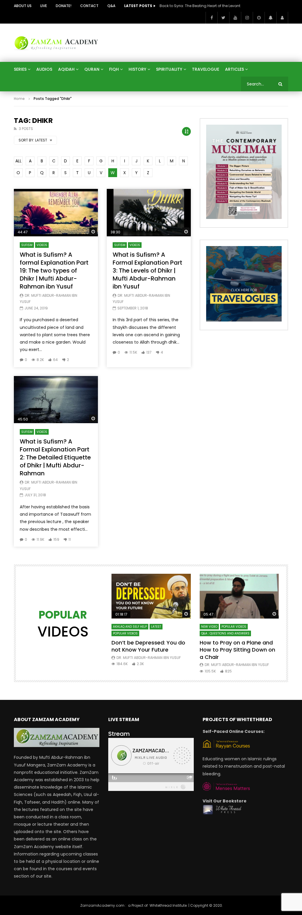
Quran (91, 69)
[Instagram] (247, 18)
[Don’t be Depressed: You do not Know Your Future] (151, 596)
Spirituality (169, 69)
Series (20, 69)
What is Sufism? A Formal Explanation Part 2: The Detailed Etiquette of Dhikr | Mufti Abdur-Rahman (55, 457)
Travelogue (205, 69)
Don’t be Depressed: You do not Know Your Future (148, 646)
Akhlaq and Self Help (130, 626)
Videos (42, 245)
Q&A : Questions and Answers (225, 633)
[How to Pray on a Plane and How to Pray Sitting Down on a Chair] (239, 596)
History (137, 69)
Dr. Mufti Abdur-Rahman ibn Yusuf (148, 657)
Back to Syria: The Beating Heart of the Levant (200, 5)
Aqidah (66, 69)
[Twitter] (223, 18)
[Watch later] (259, 18)
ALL (18, 161)
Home (19, 98)
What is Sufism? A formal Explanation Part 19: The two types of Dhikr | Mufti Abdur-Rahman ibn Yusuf (54, 270)
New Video (209, 626)
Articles (234, 69)
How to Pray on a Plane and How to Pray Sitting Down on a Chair (237, 650)
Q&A (111, 5)
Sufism (26, 245)
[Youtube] (235, 18)
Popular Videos (125, 633)
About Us (23, 5)
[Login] (282, 18)
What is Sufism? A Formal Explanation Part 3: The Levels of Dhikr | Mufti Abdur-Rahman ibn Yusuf (147, 270)
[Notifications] (270, 18)
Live (43, 5)
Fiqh (114, 69)
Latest (156, 626)
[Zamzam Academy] (56, 42)
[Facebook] (211, 18)
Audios (44, 69)
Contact (89, 5)
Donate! (63, 5)
